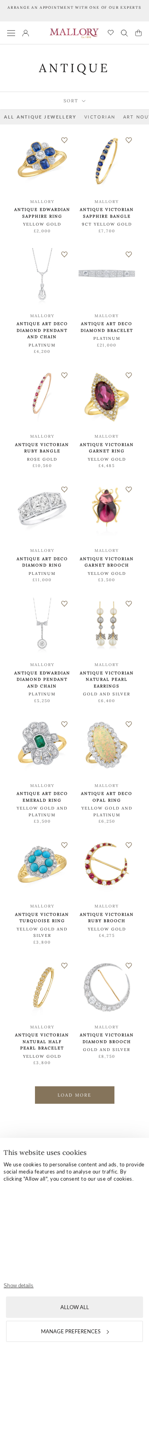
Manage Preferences (71, 1331)
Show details (18, 1285)
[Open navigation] (11, 33)
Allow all (74, 1307)
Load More (75, 1095)
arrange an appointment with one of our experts (74, 7)
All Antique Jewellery (40, 116)
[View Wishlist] (111, 33)
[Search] (124, 32)
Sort (72, 100)
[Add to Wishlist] (64, 140)
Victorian (99, 116)
